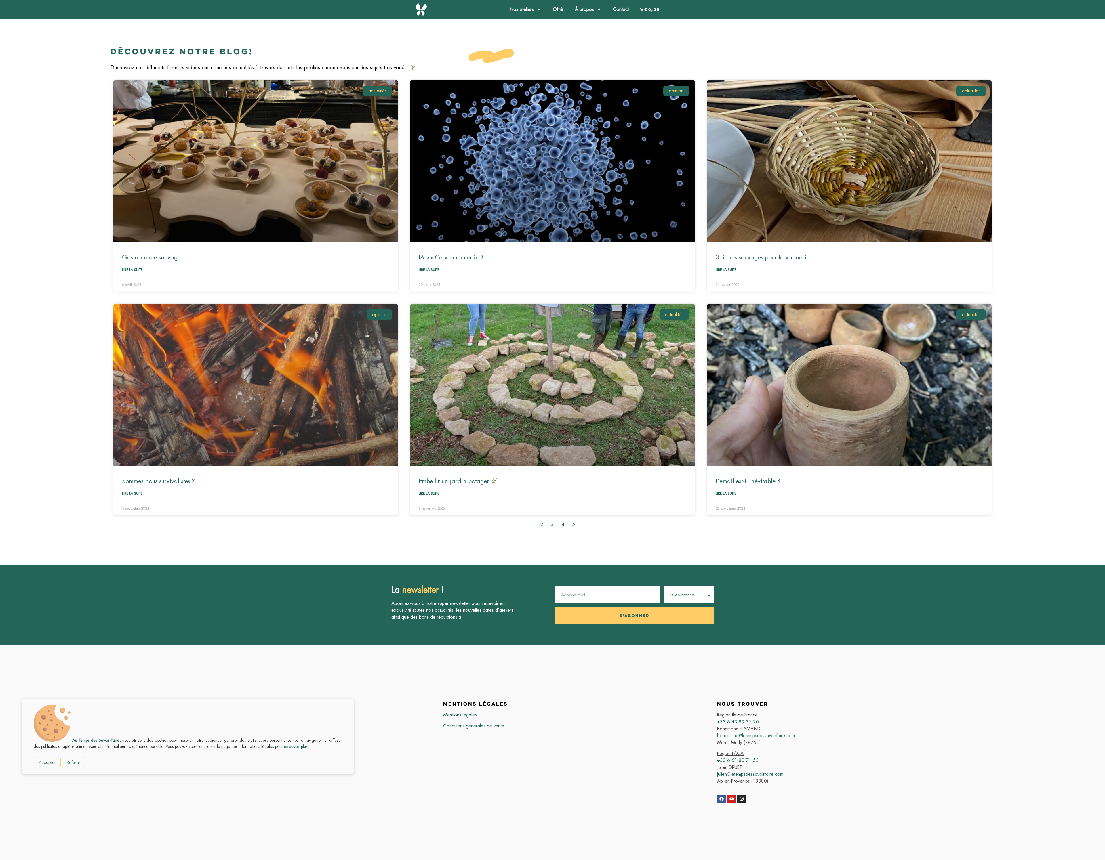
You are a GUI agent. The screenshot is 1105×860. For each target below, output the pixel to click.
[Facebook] (721, 799)
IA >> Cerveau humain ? (451, 257)
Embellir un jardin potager (455, 481)
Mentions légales (460, 715)
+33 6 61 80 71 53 (738, 760)
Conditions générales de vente (473, 726)
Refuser (73, 762)
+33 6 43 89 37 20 (738, 722)
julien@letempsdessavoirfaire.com (750, 774)
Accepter (47, 762)
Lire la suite (132, 269)
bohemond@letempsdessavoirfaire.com (756, 736)
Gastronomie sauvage (151, 257)
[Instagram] (741, 799)
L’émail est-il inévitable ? (748, 481)
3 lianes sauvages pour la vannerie (762, 257)
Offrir (558, 9)
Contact (621, 9)
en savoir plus (296, 746)
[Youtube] (731, 799)
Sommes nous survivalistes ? (158, 481)
